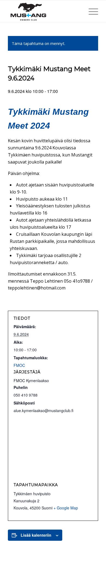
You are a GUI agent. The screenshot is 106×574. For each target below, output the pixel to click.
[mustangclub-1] (44, 11)
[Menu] (90, 11)
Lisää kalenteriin (36, 535)
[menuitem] (90, 11)
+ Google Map (66, 507)
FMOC (19, 365)
